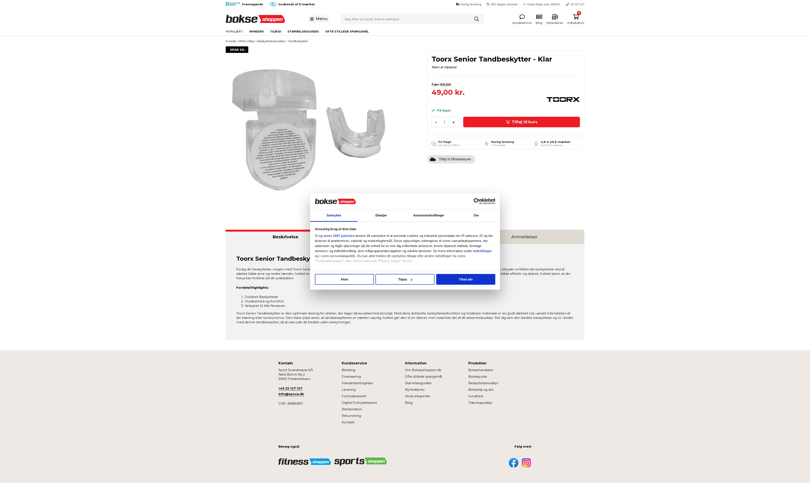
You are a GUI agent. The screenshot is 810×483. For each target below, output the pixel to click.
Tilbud (275, 31)
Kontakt (348, 422)
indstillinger (482, 251)
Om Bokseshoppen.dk (423, 370)
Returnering (351, 416)
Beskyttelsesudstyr (483, 383)
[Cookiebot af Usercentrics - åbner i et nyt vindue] (476, 201)
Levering (349, 390)
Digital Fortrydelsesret (359, 403)
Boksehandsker (480, 370)
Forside (231, 41)
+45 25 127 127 (290, 388)
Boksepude (477, 376)
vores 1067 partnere (339, 235)
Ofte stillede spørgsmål (347, 31)
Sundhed (475, 396)
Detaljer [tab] (381, 215)
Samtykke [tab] (334, 215)
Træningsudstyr (480, 403)
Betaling (348, 370)
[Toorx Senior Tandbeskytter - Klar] (310, 130)
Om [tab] (476, 215)
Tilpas (402, 279)
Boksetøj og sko (481, 390)
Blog (409, 403)
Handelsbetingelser (357, 383)
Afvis (344, 279)
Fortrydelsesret (354, 396)
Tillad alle (466, 279)
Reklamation (352, 409)
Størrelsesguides (303, 31)
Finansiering (351, 376)
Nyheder (257, 31)
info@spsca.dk (291, 394)
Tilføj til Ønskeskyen (455, 159)
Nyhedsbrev (415, 390)
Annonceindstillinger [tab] (428, 215)
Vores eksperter (418, 396)
